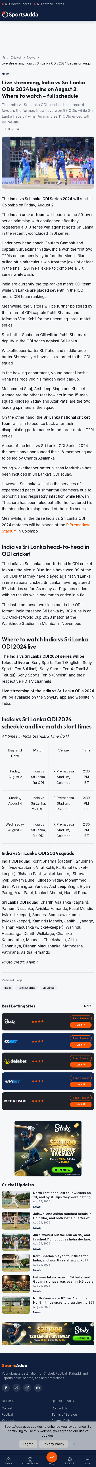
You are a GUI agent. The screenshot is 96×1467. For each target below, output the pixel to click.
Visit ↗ (81, 1024)
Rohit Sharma (26, 987)
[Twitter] (17, 1388)
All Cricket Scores (18, 4)
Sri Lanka (48, 987)
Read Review (81, 1018)
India (7, 987)
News (31, 57)
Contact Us (60, 1408)
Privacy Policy (62, 1421)
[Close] (74, 1444)
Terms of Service (64, 1414)
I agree (28, 1444)
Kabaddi (8, 1421)
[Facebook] (6, 1388)
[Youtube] (38, 1388)
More (87, 1006)
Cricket (16, 57)
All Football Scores (50, 4)
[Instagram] (27, 1388)
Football (7, 1414)
